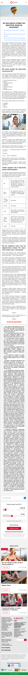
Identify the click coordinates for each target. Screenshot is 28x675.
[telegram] (20, 665)
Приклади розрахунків (17, 531)
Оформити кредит (14, 528)
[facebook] (9, 665)
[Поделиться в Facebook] (25, 498)
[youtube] (16, 665)
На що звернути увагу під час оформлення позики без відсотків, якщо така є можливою (15, 39)
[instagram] (12, 665)
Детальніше (5, 567)
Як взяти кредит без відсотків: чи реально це (14, 31)
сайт (17, 109)
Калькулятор (8, 531)
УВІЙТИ (26, 2)
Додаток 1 (14, 312)
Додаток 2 (14, 318)
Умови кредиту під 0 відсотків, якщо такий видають (14, 35)
